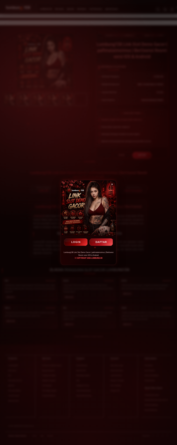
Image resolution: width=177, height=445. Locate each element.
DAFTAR (101, 242)
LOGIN (76, 242)
